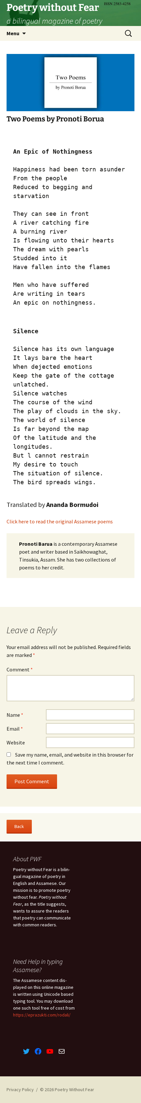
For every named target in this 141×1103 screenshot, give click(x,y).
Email (15, 728)
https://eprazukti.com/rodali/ (41, 1015)
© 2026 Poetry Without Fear (67, 1089)
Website (16, 742)
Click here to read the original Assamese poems (60, 521)
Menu (13, 33)
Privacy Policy (20, 1089)
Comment (20, 669)
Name (15, 715)
